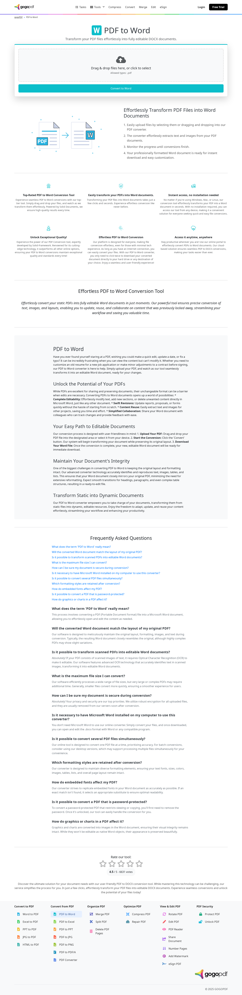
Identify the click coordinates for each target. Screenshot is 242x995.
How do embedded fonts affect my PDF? (77, 589)
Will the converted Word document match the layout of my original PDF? (97, 552)
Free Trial (218, 7)
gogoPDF (18, 17)
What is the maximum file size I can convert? (79, 562)
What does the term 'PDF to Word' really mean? (81, 547)
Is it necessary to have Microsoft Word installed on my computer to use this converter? (106, 573)
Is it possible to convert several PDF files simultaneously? (87, 578)
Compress (114, 7)
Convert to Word (121, 88)
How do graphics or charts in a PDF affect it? (79, 599)
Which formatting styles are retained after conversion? (86, 583)
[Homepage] (211, 974)
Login (201, 7)
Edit (153, 7)
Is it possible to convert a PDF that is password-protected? (88, 594)
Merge (143, 7)
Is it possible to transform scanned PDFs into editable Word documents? (97, 557)
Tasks (82, 7)
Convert (130, 7)
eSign (163, 7)
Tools (97, 7)
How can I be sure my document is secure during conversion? (90, 568)
